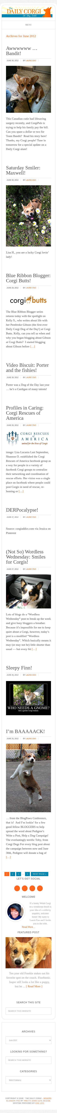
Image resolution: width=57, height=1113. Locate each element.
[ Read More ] (34, 986)
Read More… (28, 927)
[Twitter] (32, 888)
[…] (32, 346)
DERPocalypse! (22, 510)
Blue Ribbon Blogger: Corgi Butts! (28, 278)
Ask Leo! (39, 1103)
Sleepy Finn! (19, 668)
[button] (28, 25)
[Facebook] (17, 888)
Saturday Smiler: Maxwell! (23, 170)
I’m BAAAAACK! (25, 731)
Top (53, 1108)
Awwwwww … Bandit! (21, 50)
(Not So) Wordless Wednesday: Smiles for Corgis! (25, 557)
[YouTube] (40, 888)
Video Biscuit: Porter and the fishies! (27, 367)
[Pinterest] (25, 888)
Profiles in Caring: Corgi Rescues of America (25, 413)
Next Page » (39, 874)
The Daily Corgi (27, 12)
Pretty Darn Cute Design (37, 1101)
